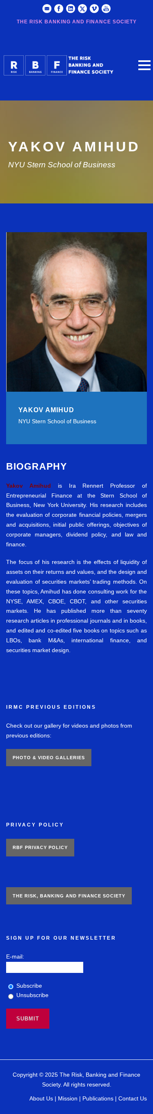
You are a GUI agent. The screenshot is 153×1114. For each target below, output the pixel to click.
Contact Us (132, 1098)
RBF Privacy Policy (40, 847)
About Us (41, 1098)
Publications (97, 1098)
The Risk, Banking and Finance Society (69, 895)
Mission (68, 1098)
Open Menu (144, 65)
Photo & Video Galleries (49, 757)
